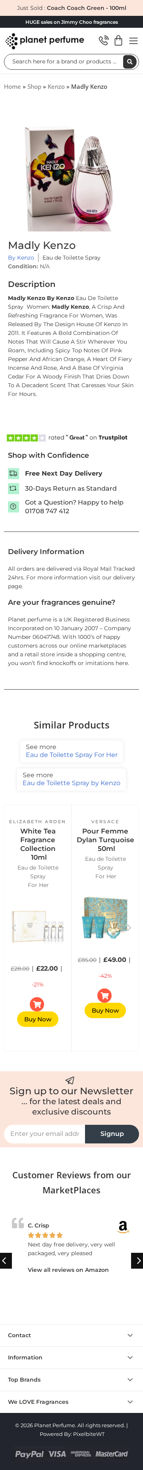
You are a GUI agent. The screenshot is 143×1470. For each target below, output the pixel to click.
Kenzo (56, 86)
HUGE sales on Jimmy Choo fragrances (71, 22)
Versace (105, 821)
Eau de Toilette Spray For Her (72, 751)
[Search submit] (130, 62)
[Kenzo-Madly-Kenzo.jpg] (71, 175)
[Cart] (118, 40)
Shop (34, 86)
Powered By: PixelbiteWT (72, 1434)
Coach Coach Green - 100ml (86, 7)
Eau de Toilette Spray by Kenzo (71, 779)
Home (12, 86)
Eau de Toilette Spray (71, 257)
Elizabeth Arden (37, 821)
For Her (38, 885)
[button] (129, 928)
